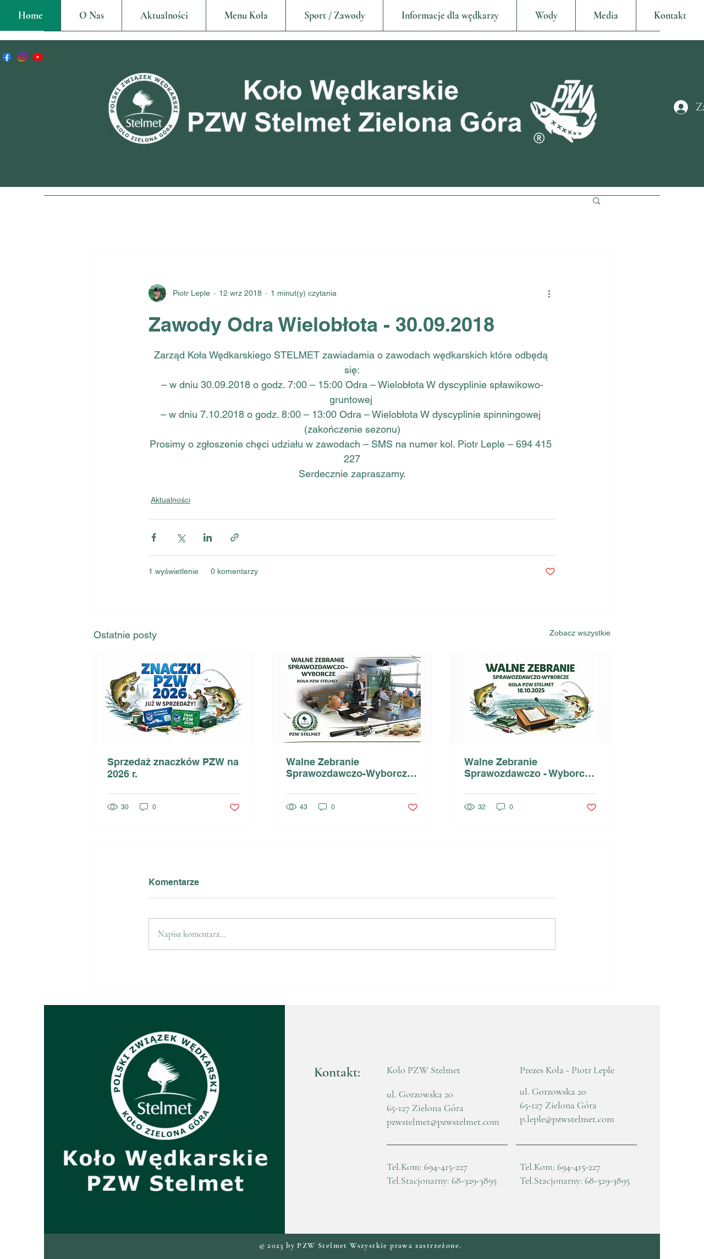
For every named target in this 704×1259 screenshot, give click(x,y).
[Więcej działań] (549, 293)
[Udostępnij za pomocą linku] (234, 537)
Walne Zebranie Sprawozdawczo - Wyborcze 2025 (529, 767)
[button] (245, 15)
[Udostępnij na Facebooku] (153, 537)
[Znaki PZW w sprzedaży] (173, 698)
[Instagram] (22, 57)
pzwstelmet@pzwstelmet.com (443, 1122)
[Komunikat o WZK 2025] (530, 698)
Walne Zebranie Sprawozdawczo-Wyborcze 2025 (349, 767)
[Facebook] (7, 57)
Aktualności (170, 499)
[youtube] (37, 57)
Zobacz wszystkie (579, 632)
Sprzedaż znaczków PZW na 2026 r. (173, 768)
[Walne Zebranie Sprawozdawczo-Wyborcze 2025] (352, 698)
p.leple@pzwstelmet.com (567, 1119)
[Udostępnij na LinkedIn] (207, 537)
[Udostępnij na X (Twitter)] (180, 537)
